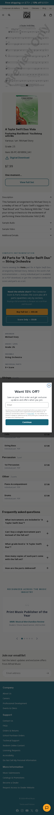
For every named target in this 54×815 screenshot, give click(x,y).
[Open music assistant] (47, 808)
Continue (26, 422)
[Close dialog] (49, 385)
